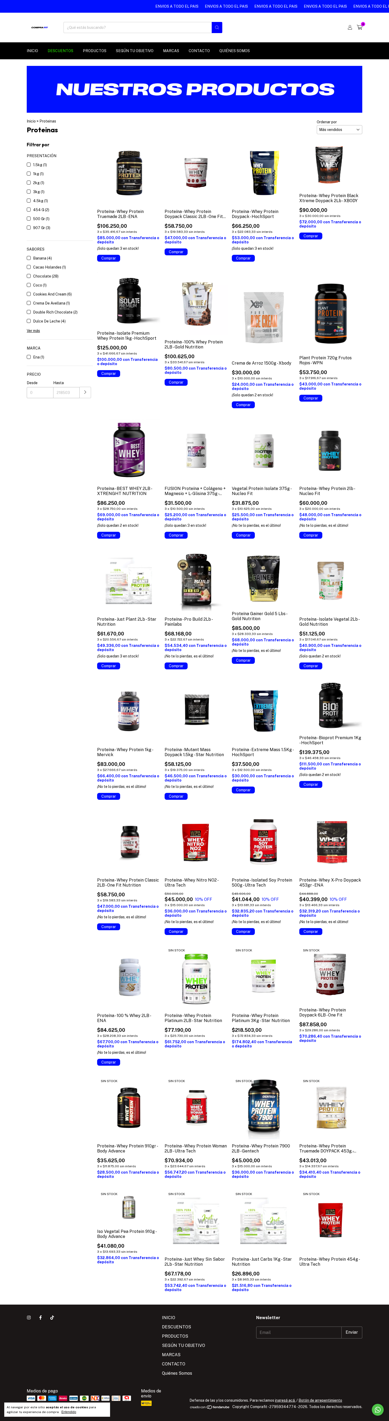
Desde (32, 383)
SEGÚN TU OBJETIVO (134, 51)
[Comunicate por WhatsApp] (378, 1410)
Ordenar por (327, 122)
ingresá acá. (285, 1400)
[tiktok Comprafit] (52, 1317)
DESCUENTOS (60, 51)
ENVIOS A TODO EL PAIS (150, 6)
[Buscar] (217, 27)
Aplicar (85, 392)
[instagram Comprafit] (29, 1317)
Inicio (31, 121)
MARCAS (171, 51)
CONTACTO (199, 51)
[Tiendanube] (209, 1408)
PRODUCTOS (94, 51)
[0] (359, 27)
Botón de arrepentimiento (320, 1400)
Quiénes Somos (234, 51)
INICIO (32, 51)
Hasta (58, 383)
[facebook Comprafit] (40, 1317)
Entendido (68, 1412)
